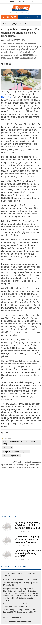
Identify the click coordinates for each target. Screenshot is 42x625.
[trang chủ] (21, 11)
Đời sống (9, 24)
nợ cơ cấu (7, 448)
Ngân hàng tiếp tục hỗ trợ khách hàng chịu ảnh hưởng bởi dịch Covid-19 (27, 525)
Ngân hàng (6, 97)
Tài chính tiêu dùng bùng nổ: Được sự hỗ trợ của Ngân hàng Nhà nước (27, 539)
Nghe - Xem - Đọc (20, 24)
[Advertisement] (21, 491)
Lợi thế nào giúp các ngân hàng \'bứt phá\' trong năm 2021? (28, 553)
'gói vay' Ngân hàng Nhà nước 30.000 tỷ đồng (20, 442)
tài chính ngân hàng (11, 456)
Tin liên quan (10, 516)
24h (15, 17)
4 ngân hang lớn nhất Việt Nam (16, 452)
